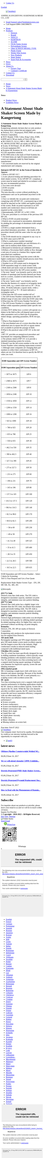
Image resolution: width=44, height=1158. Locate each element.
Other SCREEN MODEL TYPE (23, 48)
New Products (16, 55)
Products (9, 31)
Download (10, 75)
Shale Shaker (16, 57)
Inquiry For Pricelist (8, 812)
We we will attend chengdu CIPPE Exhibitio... (20, 761)
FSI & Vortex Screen (19, 44)
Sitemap (12, 816)
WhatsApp (11, 824)
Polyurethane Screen (19, 46)
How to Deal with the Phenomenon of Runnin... (20, 790)
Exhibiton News (12, 102)
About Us (9, 66)
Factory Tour (16, 68)
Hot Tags (4, 816)
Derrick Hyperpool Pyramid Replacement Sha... (21, 780)
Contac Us (10, 3)
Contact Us (10, 73)
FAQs (8, 64)
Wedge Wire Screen (18, 53)
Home (8, 28)
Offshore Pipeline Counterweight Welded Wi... (20, 751)
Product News (11, 100)
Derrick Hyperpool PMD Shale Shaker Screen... (21, 771)
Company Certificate (19, 71)
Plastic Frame (16, 51)
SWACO (14, 37)
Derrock (14, 33)
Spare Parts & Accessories (21, 59)
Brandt (13, 35)
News (8, 62)
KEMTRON (16, 40)
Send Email (5, 821)
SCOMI (14, 42)
